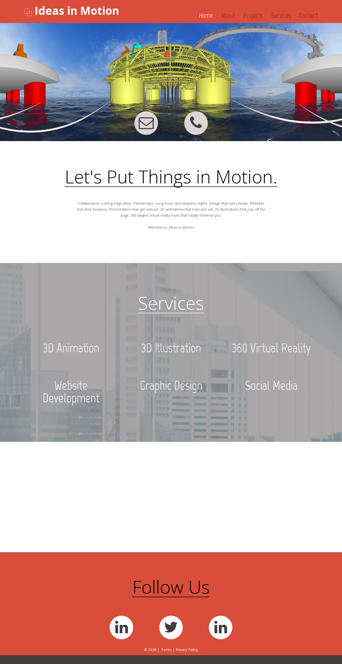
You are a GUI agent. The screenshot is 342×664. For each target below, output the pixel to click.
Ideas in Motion (77, 10)
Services (281, 15)
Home (206, 15)
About (228, 15)
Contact (308, 15)
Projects (253, 15)
